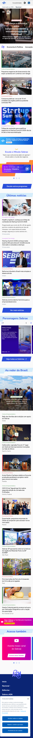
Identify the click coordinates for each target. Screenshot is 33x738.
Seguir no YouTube (9, 623)
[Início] (9, 12)
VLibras (29, 3)
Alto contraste (24, 3)
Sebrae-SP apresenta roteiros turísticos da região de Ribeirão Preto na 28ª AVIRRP (16, 551)
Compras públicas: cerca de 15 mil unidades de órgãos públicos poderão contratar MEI (14, 101)
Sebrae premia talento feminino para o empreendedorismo (16, 301)
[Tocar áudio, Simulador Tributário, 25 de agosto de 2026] (27, 169)
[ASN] (16, 674)
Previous (26, 323)
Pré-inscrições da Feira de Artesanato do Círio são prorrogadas (15, 580)
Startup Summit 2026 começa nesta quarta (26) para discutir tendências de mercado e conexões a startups (16, 243)
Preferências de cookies (15, 730)
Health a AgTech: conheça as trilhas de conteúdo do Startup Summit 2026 (16, 221)
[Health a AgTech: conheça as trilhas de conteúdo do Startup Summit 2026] (16, 207)
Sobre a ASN (7, 694)
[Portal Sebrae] (5, 3)
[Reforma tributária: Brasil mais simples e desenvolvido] (16, 259)
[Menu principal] (3, 11)
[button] (14, 178)
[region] (15, 716)
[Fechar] (28, 699)
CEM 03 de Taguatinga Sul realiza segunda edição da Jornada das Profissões (14, 490)
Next (31, 323)
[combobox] (19, 7)
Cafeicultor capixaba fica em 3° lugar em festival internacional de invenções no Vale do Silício (16, 447)
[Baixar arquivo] (18, 167)
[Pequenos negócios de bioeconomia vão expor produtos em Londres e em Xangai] (16, 59)
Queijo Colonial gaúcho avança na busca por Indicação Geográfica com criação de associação (16, 609)
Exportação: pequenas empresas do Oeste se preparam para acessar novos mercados (16, 520)
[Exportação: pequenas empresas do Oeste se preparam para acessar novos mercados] (16, 506)
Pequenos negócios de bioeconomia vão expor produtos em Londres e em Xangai (15, 73)
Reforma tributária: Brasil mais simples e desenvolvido (16, 272)
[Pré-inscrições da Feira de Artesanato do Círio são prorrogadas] (16, 567)
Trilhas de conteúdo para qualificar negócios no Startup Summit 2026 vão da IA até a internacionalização (16, 130)
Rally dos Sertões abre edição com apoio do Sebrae (16, 417)
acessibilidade (17, 3)
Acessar (8, 142)
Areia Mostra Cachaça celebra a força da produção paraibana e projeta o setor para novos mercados (16, 477)
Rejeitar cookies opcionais (15, 724)
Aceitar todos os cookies (15, 718)
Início (4, 682)
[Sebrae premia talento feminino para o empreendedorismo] (16, 287)
